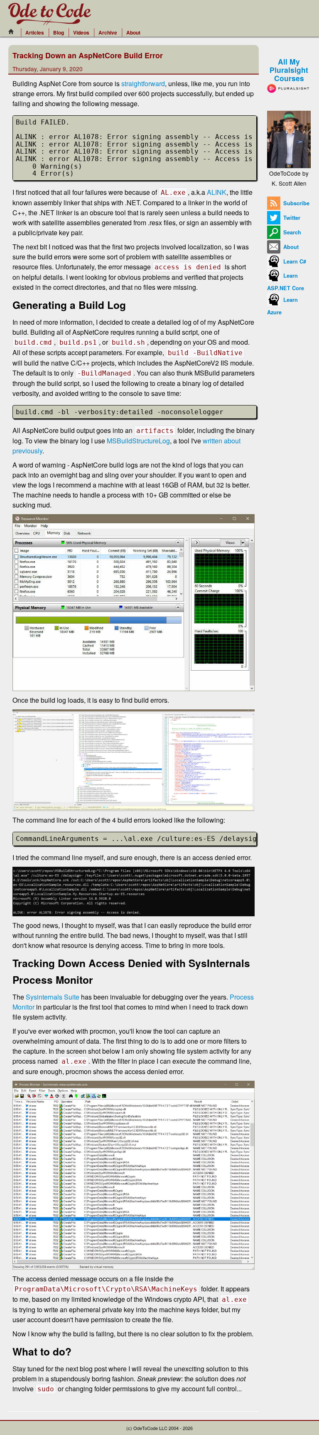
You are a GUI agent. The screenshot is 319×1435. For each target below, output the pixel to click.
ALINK (216, 192)
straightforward (143, 83)
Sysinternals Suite (52, 997)
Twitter (291, 217)
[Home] (13, 32)
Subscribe (295, 203)
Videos (81, 32)
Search (291, 232)
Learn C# (294, 261)
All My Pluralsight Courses (289, 69)
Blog (58, 32)
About (133, 32)
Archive (107, 32)
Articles (34, 32)
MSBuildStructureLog (138, 440)
